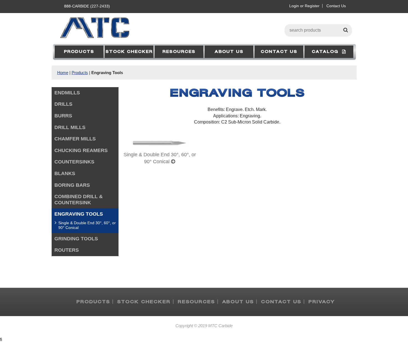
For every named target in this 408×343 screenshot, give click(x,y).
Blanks (64, 173)
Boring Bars (72, 185)
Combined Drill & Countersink (78, 199)
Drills (63, 104)
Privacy (321, 302)
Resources (178, 51)
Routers (66, 250)
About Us (229, 51)
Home (62, 72)
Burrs (63, 115)
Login (294, 6)
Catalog (327, 51)
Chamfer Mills (75, 139)
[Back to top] (394, 325)
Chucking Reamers (81, 150)
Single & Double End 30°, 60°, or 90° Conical (87, 225)
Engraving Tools (107, 72)
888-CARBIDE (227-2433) (87, 6)
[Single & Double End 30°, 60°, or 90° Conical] (159, 149)
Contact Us (336, 6)
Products (79, 51)
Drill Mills (69, 127)
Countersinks (74, 162)
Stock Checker (129, 51)
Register (312, 6)
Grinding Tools (76, 238)
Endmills (67, 92)
